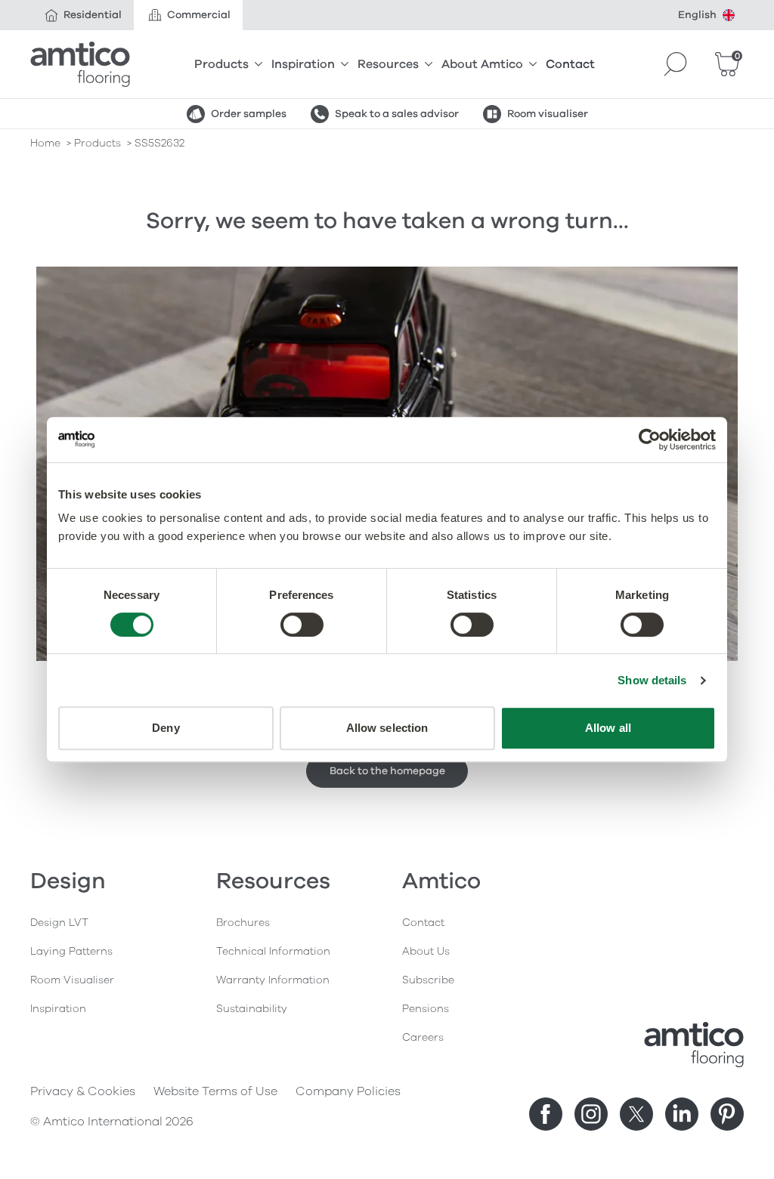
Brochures (243, 922)
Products (221, 64)
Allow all (608, 727)
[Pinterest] (727, 1114)
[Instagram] (591, 1114)
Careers (423, 1037)
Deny (165, 727)
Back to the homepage (387, 771)
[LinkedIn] (681, 1114)
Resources (388, 64)
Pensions (425, 1009)
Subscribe (428, 980)
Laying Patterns (71, 951)
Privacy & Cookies (82, 1091)
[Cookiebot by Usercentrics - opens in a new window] (650, 439)
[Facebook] (545, 1114)
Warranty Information (273, 980)
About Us (426, 951)
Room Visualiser (72, 980)
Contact (570, 64)
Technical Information (273, 951)
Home (45, 143)
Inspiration (303, 64)
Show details (652, 680)
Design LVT (59, 922)
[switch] (302, 625)
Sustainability (251, 1009)
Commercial (199, 15)
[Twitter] (636, 1114)
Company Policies (348, 1091)
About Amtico (482, 64)
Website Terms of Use (215, 1091)
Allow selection (387, 727)
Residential (92, 15)
